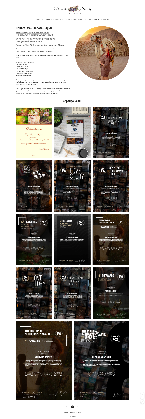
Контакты (106, 20)
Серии (89, 20)
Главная (38, 20)
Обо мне (47, 20)
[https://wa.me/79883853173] (67, 407)
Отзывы (97, 20)
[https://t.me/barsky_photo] (72, 407)
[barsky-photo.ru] (72, 9)
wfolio (74, 416)
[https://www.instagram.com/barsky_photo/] (78, 407)
